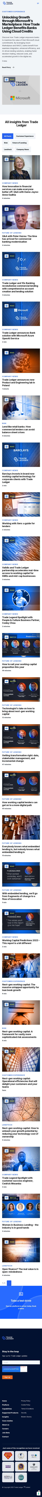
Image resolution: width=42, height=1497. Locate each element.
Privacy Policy (25, 1401)
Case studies (7, 1421)
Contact (5, 1437)
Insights (5, 1417)
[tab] (7, 136)
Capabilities (7, 1409)
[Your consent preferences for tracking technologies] (38, 1493)
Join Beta (6, 1433)
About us (5, 1425)
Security (23, 1413)
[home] (8, 3)
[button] (38, 3)
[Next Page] (9, 1283)
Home (4, 1401)
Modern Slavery (26, 1417)
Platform (5, 1405)
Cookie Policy (25, 1405)
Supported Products (10, 1413)
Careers (5, 1429)
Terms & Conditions (27, 1409)
